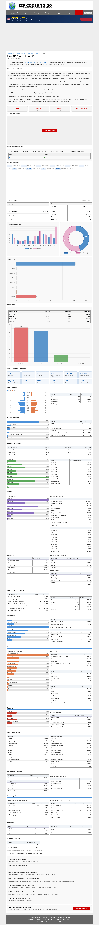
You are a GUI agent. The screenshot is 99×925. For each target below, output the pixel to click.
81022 (43, 168)
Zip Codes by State (25, 12)
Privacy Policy (58, 921)
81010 (53, 166)
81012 (81, 166)
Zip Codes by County (36, 12)
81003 (29, 168)
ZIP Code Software (33, 917)
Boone (27, 62)
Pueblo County (43, 62)
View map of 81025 (49, 130)
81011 (67, 166)
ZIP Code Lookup (69, 12)
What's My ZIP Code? (59, 12)
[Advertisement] (49, 36)
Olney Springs (64, 168)
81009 (38, 166)
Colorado (32, 62)
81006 (10, 166)
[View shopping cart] (88, 12)
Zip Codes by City (47, 12)
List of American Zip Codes (13, 12)
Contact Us (51, 921)
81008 (14, 168)
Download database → (81, 908)
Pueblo (14, 165)
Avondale (49, 168)
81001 (24, 166)
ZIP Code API (79, 12)
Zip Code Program (42, 921)
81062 (58, 168)
